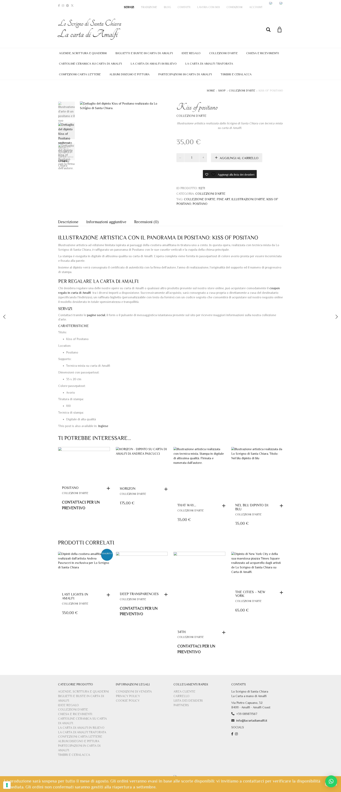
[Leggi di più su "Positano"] (109, 488)
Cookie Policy (128, 700)
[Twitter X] (72, 5)
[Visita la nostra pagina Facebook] (232, 734)
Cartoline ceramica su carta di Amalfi (90, 63)
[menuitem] (271, 3)
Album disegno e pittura (129, 74)
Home (211, 90)
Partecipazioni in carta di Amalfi (185, 74)
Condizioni (235, 7)
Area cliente (184, 691)
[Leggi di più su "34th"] (224, 632)
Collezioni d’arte (223, 53)
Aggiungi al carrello (239, 158)
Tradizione (149, 7)
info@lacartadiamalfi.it (251, 720)
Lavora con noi (208, 7)
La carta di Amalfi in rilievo (154, 63)
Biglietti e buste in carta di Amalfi (144, 53)
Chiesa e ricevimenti (262, 53)
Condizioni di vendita (134, 691)
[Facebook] (59, 5)
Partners (181, 705)
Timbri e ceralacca (236, 74)
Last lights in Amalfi (75, 596)
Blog (167, 7)
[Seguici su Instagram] (237, 734)
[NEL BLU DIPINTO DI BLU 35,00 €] (336, 316)
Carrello (181, 696)
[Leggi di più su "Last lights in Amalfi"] (109, 595)
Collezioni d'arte (242, 90)
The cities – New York (250, 594)
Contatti (184, 7)
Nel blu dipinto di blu (251, 507)
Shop (222, 90)
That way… (186, 505)
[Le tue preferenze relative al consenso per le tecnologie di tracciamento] (7, 785)
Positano (200, 204)
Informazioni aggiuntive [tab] (106, 222)
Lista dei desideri (188, 700)
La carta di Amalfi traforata (209, 63)
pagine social (96, 315)
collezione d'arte (199, 199)
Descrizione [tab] (68, 222)
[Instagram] (63, 5)
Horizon (127, 489)
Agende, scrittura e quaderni (83, 53)
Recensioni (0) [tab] (146, 222)
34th (181, 632)
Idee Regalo (191, 53)
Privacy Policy (128, 696)
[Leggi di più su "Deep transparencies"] (167, 594)
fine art (223, 199)
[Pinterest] (67, 5)
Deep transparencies (139, 594)
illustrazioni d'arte (248, 199)
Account (255, 7)
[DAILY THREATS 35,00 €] (4, 316)
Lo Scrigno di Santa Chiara (89, 29)
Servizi (129, 7)
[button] (167, 489)
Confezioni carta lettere (80, 74)
